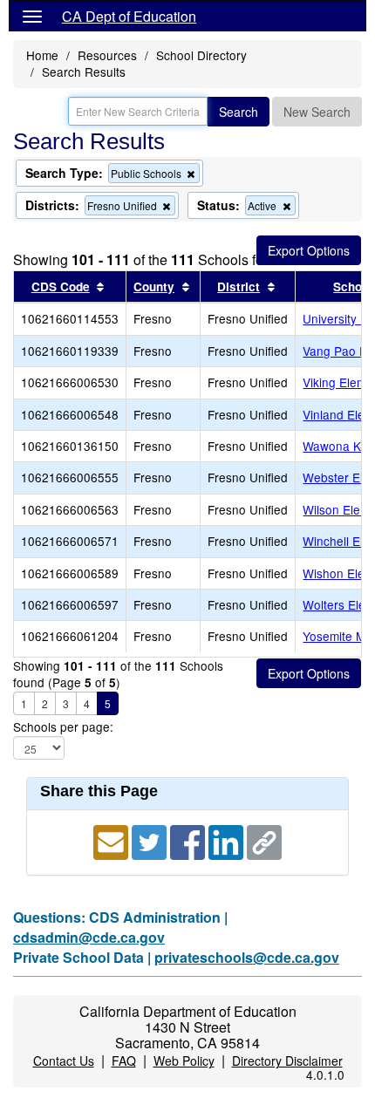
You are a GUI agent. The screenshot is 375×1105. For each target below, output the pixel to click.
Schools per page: (63, 727)
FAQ (124, 1060)
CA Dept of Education (129, 16)
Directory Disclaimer (287, 1060)
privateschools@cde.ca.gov (246, 957)
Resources (107, 55)
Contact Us (63, 1060)
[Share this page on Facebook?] (189, 840)
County (153, 286)
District (238, 286)
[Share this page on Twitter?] (151, 840)
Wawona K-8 (337, 445)
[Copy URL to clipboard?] (264, 840)
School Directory (201, 55)
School (352, 286)
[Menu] (32, 15)
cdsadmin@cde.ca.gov (89, 937)
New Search (317, 111)
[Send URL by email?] (112, 840)
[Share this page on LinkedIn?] (227, 840)
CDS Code (60, 286)
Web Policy (184, 1060)
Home (42, 55)
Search (238, 111)
